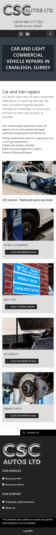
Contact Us (33, 432)
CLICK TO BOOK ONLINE (22, 306)
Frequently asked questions (20, 501)
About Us (10, 507)
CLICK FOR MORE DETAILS (23, 252)
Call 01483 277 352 (28, 21)
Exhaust (6, 152)
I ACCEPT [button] (28, 531)
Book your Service (15, 484)
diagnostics (26, 149)
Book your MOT (14, 478)
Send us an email (28, 25)
